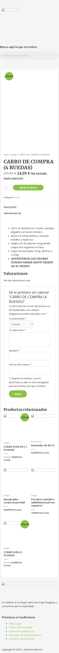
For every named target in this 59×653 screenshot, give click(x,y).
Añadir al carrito (28, 187)
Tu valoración (17, 330)
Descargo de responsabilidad (25, 635)
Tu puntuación (18, 318)
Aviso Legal (15, 623)
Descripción (10, 207)
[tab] (29, 207)
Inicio (6, 154)
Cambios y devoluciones (22, 638)
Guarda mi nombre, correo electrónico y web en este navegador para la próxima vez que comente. (29, 382)
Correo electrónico (20, 364)
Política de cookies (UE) (21, 631)
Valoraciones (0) (12, 213)
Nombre (14, 350)
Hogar (13, 154)
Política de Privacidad (20, 627)
